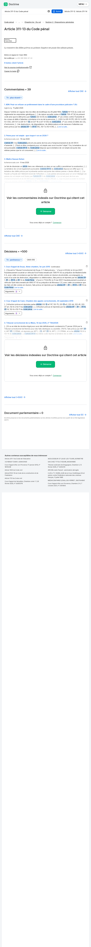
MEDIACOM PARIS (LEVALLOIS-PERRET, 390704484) (66, 480)
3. (31, 323)
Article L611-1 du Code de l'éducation (17, 459)
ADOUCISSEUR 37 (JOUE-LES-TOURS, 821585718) (65, 459)
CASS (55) (31, 260)
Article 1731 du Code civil (13, 478)
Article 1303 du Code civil (13, 470)
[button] (45, 63)
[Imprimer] (49, 11)
